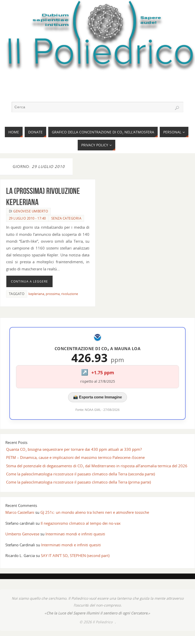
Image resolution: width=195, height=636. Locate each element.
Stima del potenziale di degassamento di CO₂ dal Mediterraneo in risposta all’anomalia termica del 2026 (96, 465)
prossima (53, 293)
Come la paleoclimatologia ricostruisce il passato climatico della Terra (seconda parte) (80, 473)
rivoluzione (69, 293)
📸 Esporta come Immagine (97, 397)
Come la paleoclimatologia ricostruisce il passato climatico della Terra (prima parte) (78, 482)
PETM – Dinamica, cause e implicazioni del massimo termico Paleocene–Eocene (75, 457)
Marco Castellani (19, 512)
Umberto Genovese (22, 533)
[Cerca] (177, 108)
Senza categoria (66, 218)
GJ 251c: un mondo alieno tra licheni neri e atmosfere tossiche (94, 512)
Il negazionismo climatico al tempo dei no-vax (81, 523)
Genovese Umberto (30, 211)
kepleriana (36, 293)
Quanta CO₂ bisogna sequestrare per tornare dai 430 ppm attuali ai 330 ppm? (74, 449)
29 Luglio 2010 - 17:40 (27, 218)
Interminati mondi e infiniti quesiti (75, 533)
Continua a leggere (29, 281)
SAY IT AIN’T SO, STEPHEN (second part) (75, 555)
